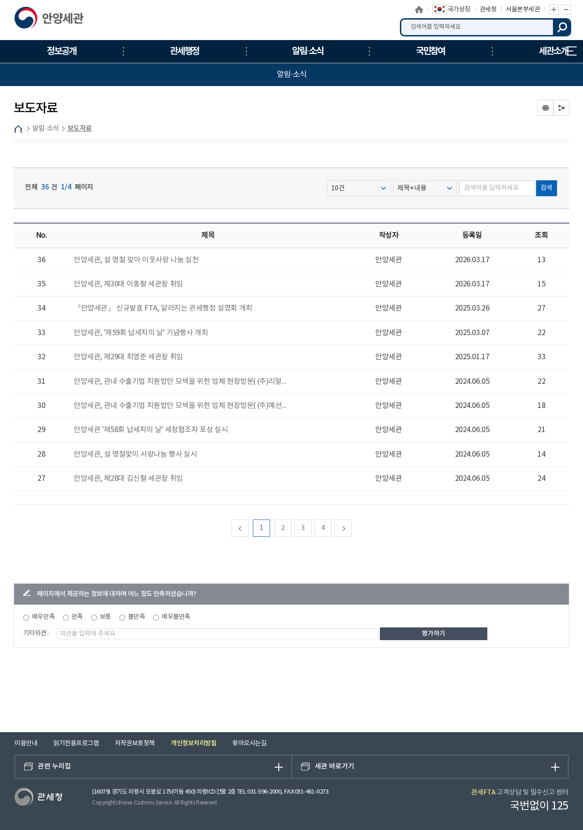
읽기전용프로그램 (76, 743)
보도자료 (79, 128)
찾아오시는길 (249, 743)
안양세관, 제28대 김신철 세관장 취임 (128, 478)
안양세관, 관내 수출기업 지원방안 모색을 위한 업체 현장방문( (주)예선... (180, 406)
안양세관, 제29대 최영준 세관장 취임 (128, 357)
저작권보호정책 (135, 743)
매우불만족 (176, 617)
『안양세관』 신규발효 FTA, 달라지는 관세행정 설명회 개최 (163, 308)
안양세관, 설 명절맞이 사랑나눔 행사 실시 (135, 454)
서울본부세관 (523, 9)
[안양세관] (61, 20)
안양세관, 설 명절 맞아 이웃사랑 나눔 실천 (136, 260)
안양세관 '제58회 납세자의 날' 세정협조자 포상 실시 (151, 430)
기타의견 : (36, 633)
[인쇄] (545, 108)
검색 (562, 27)
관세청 (488, 9)
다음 (351, 528)
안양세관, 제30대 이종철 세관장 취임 (128, 284)
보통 (105, 617)
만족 (77, 617)
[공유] (561, 108)
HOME (18, 128)
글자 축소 (566, 10)
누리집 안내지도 (571, 51)
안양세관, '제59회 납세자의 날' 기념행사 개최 (141, 333)
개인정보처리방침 (193, 743)
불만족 (136, 617)
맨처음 (248, 528)
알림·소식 (45, 128)
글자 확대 (554, 10)
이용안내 (26, 743)
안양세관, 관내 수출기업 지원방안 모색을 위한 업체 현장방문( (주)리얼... (180, 381)
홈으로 (419, 10)
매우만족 (43, 617)
